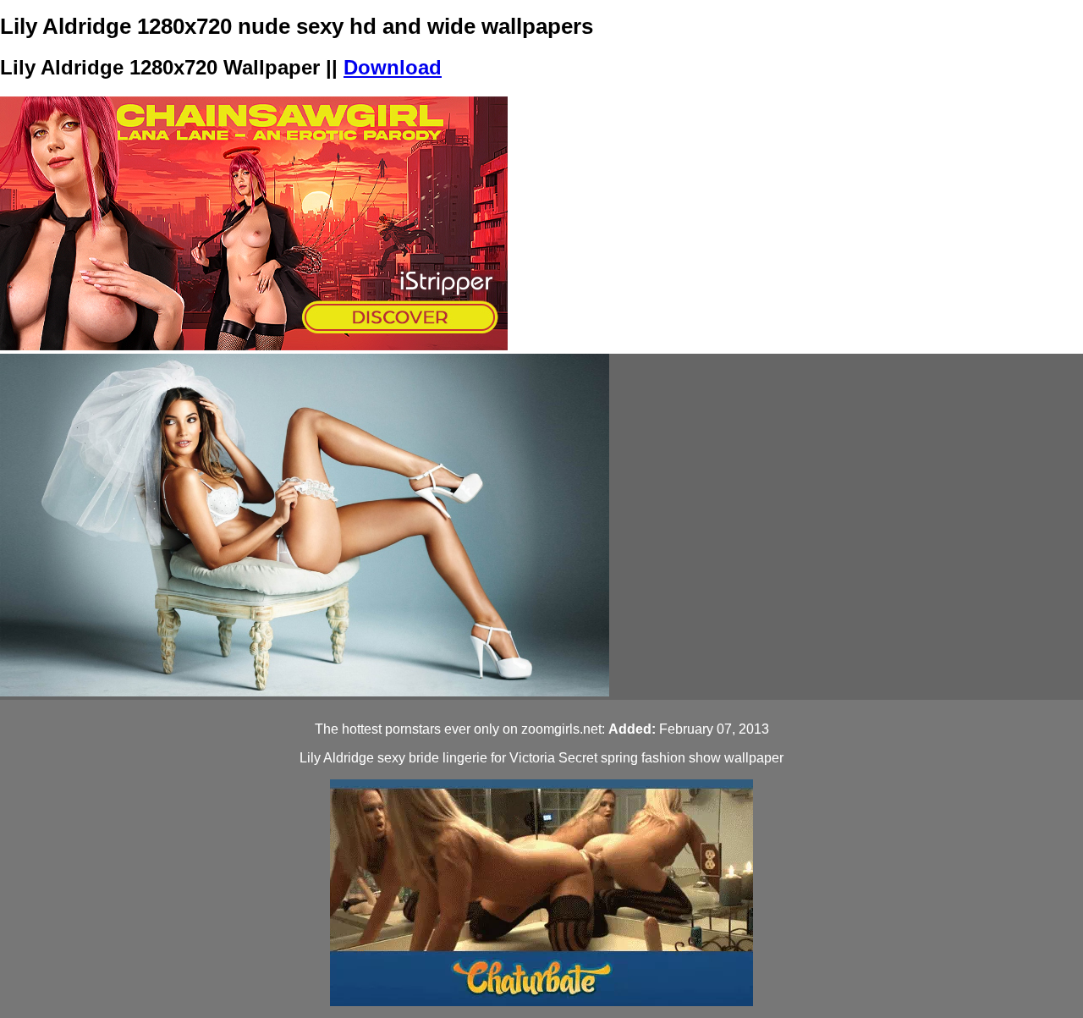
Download (393, 67)
